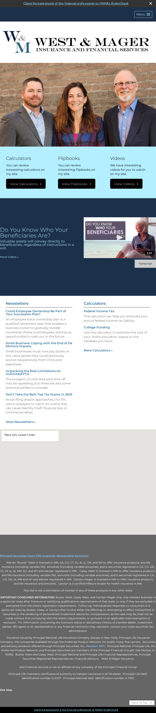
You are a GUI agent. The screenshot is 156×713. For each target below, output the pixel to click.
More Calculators (98, 350)
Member (92, 646)
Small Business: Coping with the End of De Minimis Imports (39, 344)
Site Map (6, 690)
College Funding (97, 327)
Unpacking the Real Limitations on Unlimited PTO (33, 372)
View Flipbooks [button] (75, 184)
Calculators (95, 303)
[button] (143, 14)
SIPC (102, 646)
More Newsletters (21, 422)
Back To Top (140, 702)
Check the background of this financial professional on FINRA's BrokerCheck (76, 3)
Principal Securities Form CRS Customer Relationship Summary (44, 555)
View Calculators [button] (24, 184)
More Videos (9, 257)
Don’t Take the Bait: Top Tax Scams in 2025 (39, 394)
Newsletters (17, 303)
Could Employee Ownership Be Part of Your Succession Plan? (36, 312)
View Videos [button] (124, 184)
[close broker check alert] (150, 3)
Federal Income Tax (99, 311)
